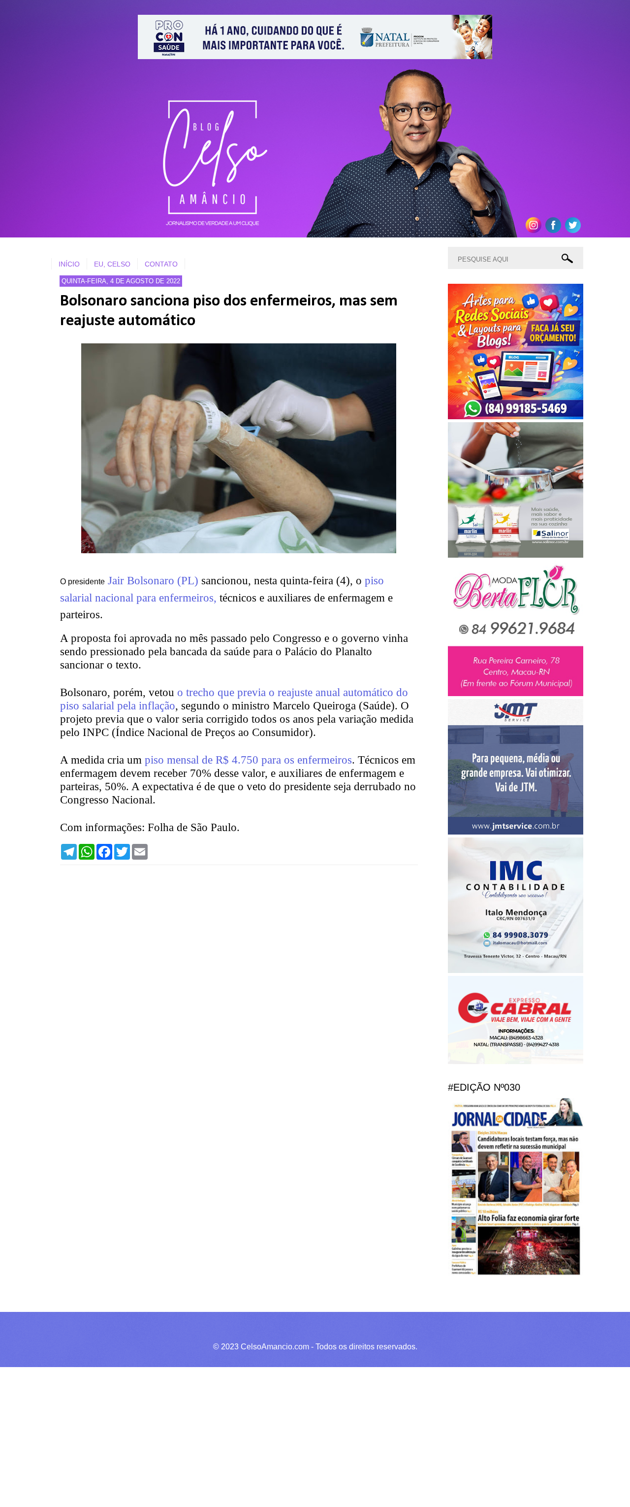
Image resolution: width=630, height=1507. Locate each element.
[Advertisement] (295, 1436)
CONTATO (161, 264)
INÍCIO (69, 264)
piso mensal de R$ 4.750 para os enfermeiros (248, 760)
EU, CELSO (112, 264)
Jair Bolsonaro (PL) (153, 580)
